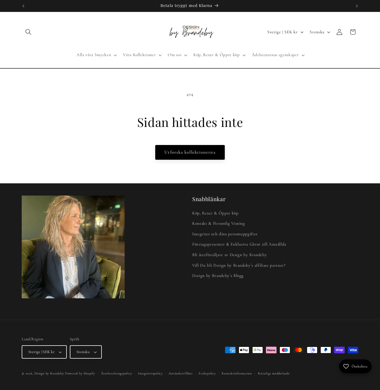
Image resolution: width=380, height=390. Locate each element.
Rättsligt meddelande (274, 373)
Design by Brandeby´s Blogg (218, 275)
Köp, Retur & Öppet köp (215, 213)
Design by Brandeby (49, 373)
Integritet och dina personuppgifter (225, 233)
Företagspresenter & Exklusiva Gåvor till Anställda (239, 244)
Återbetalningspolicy (116, 373)
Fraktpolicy (207, 373)
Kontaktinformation (237, 373)
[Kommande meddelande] (357, 6)
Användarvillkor (181, 373)
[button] (28, 32)
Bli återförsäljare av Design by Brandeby (229, 255)
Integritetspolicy (150, 373)
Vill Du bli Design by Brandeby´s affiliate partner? (238, 265)
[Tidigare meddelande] (23, 6)
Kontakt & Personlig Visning (218, 223)
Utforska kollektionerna (189, 152)
